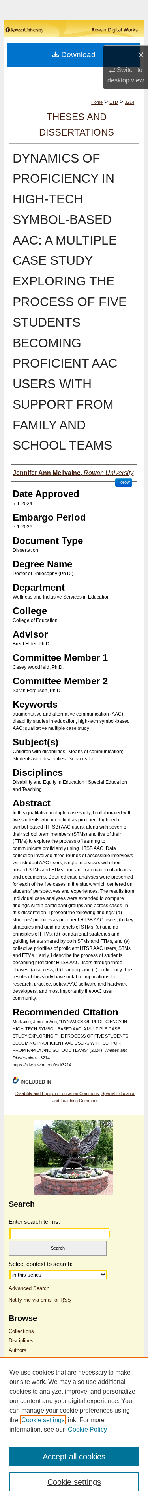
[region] (74, 1429)
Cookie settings (43, 1420)
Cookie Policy (87, 1429)
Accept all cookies (74, 1456)
